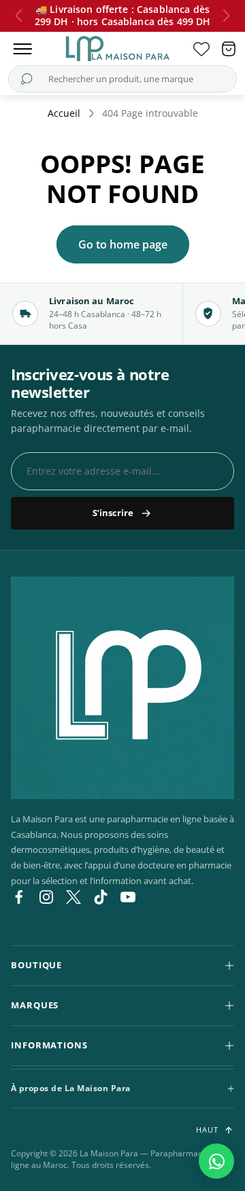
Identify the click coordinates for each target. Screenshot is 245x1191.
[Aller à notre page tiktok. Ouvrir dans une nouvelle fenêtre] (101, 897)
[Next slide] (226, 15)
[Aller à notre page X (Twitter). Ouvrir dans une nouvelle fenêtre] (73, 897)
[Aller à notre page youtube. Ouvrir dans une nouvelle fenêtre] (128, 897)
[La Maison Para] (122, 687)
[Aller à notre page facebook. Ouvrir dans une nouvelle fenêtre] (19, 897)
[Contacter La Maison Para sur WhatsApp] (216, 1161)
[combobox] (121, 79)
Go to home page (122, 244)
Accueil (64, 113)
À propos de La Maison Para (70, 1088)
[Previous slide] (19, 15)
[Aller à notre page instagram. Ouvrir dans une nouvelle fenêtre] (46, 897)
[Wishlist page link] (201, 48)
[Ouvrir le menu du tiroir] (22, 49)
